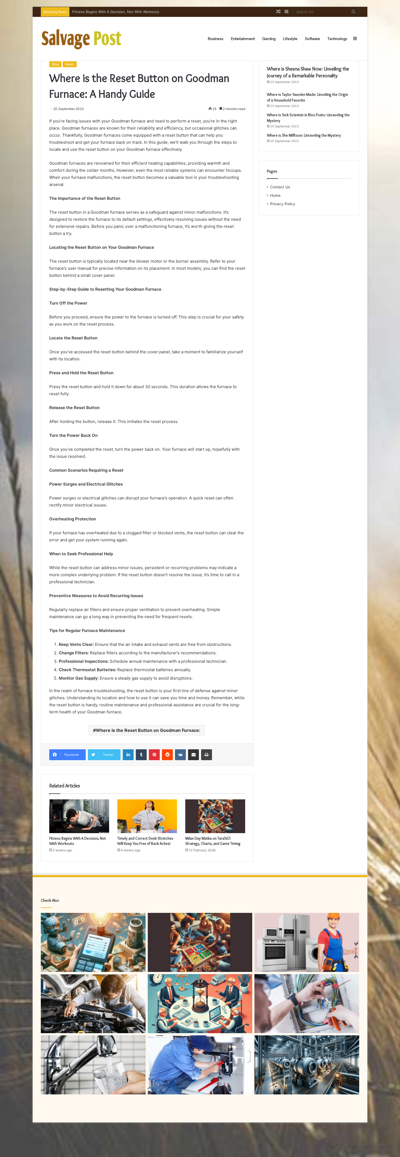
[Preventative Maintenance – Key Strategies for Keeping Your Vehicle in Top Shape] (93, 1003)
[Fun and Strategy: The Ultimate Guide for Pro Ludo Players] (200, 942)
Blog (55, 64)
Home (275, 195)
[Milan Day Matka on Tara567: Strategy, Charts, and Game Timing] (215, 816)
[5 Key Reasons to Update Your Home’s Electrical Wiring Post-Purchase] (306, 1003)
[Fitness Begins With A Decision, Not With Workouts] (79, 816)
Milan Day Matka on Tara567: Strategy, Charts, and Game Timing (213, 841)
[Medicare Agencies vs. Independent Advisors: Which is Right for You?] (200, 1003)
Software (312, 38)
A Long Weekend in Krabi (93, 12)
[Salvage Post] (81, 38)
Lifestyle (290, 38)
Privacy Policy (282, 204)
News (69, 64)
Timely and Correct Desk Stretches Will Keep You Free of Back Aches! (145, 841)
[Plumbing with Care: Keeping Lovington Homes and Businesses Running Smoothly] (200, 1064)
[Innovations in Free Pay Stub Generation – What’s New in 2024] (93, 942)
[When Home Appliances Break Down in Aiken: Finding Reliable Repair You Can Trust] (306, 942)
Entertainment (243, 38)
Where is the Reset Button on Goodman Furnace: (148, 730)
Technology (337, 38)
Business (215, 38)
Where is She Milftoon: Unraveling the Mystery (304, 135)
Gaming (269, 38)
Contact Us (280, 187)
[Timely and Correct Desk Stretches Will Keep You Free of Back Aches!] (147, 816)
